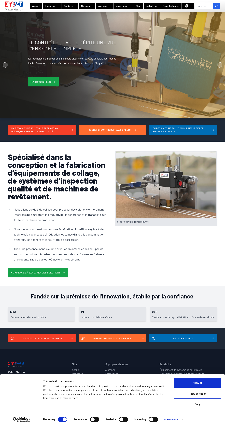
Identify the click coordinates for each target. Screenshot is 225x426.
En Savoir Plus (43, 81)
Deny (197, 404)
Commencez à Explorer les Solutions (38, 272)
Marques (85, 5)
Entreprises (111, 373)
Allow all (198, 382)
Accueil (36, 5)
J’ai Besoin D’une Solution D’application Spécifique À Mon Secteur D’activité (42, 130)
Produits (68, 5)
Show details (171, 419)
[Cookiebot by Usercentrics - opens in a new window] (21, 419)
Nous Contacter (171, 5)
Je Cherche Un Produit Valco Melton (112, 129)
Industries (50, 5)
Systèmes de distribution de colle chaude (181, 373)
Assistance (121, 5)
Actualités (151, 5)
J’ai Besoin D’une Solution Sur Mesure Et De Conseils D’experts (183, 130)
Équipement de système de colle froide (180, 369)
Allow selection (198, 393)
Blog (138, 5)
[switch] (94, 419)
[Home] (14, 6)
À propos (103, 5)
